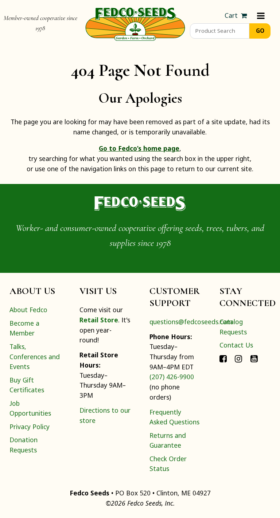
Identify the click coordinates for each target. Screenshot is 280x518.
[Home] (135, 23)
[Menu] (261, 15)
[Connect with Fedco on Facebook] (223, 358)
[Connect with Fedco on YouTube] (254, 358)
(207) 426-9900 (171, 376)
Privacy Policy (29, 426)
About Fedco (28, 309)
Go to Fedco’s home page (139, 148)
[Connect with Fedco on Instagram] (238, 358)
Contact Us (236, 345)
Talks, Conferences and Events (34, 356)
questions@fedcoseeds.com (191, 321)
